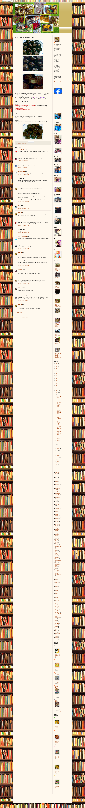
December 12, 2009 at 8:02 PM (23, 283)
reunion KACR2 (58, 613)
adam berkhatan (58, 469)
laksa (56, 568)
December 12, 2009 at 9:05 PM (23, 291)
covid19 (56, 513)
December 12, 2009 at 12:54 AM (23, 208)
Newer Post (17, 315)
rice (56, 618)
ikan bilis (57, 551)
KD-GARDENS (57, 674)
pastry (56, 593)
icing (56, 548)
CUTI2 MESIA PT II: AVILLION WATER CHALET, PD (59, 402)
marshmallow (57, 576)
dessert (56, 520)
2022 (57, 370)
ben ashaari (57, 484)
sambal (56, 621)
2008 (57, 464)
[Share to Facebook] (32, 142)
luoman (44, 799)
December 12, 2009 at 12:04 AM (23, 201)
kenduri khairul (58, 560)
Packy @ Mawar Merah (22, 236)
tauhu (56, 630)
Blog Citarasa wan (57, 748)
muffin (56, 586)
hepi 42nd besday (57, 527)
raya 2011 (57, 601)
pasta (56, 591)
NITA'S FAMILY (56, 701)
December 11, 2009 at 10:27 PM (23, 167)
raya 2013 (57, 604)
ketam (56, 562)
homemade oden (58, 546)
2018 (57, 376)
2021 (57, 371)
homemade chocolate (25, 143)
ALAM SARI (57, 719)
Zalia (19, 164)
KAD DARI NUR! (59, 397)
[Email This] (28, 142)
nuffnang (56, 590)
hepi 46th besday (57, 535)
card (56, 501)
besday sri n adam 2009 (57, 494)
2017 (57, 378)
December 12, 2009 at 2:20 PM (23, 239)
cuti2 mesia (57, 517)
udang (56, 636)
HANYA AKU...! (56, 661)
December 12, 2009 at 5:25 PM (23, 275)
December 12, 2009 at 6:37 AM (23, 232)
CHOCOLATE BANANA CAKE (59, 433)
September (58, 445)
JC (18, 157)
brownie (56, 496)
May (58, 453)
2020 (57, 373)
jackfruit (56, 553)
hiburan (56, 542)
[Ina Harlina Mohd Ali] (58, 93)
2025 (57, 365)
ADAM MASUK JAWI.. (59, 437)
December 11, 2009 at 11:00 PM (23, 174)
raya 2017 (57, 609)
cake (56, 500)
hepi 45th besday (57, 532)
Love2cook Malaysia (21, 149)
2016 (57, 380)
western (56, 639)
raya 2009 (57, 598)
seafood (56, 624)
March (58, 457)
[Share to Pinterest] (33, 142)
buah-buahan (57, 497)
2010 (57, 390)
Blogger (52, 799)
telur (56, 632)
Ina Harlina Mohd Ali (57, 87)
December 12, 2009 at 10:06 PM (23, 300)
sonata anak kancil (21, 295)
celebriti (56, 503)
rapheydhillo (20, 243)
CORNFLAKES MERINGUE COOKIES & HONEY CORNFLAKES (58, 353)
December (58, 393)
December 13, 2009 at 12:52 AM (23, 310)
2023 (57, 368)
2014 (57, 383)
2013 (57, 385)
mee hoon (57, 580)
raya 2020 (57, 612)
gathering (57, 521)
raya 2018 (57, 610)
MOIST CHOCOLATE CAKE (58, 296)
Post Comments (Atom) (24, 317)
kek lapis (57, 557)
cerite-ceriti (57, 504)
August (58, 448)
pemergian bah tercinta (58, 595)
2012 (57, 387)
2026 (57, 363)
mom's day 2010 (57, 584)
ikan (56, 550)
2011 (57, 388)
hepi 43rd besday (57, 530)
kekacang (57, 558)
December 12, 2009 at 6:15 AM (23, 225)
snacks (56, 626)
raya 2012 (57, 603)
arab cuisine (57, 479)
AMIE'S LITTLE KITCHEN (57, 733)
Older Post (48, 315)
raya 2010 (57, 600)
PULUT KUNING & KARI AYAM (59, 423)
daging (56, 518)
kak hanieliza (37, 96)
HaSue (19, 205)
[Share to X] (31, 142)
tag (56, 629)
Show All (60, 711)
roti (56, 620)
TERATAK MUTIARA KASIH (57, 778)
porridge (56, 597)
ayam (56, 483)
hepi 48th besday (57, 540)
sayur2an (57, 623)
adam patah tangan (57, 473)
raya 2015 (57, 607)
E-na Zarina (20, 221)
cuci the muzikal (56, 515)
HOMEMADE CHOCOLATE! (59, 428)
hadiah (56, 523)
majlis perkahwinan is (58, 574)
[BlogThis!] (29, 142)
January (58, 461)
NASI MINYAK (57, 287)
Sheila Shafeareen (21, 171)
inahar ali (20, 187)
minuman (57, 582)
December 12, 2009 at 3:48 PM (23, 248)
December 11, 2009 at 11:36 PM (23, 183)
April (58, 455)
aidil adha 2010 (58, 475)
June (58, 452)
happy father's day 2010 (57, 525)
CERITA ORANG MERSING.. (57, 687)
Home (33, 315)
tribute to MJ (57, 633)
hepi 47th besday (57, 538)
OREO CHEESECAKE (59, 418)
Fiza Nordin (20, 269)
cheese (56, 507)
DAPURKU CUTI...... (59, 415)
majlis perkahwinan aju (57, 570)
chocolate (19, 143)
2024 (57, 366)
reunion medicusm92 (57, 617)
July (57, 450)
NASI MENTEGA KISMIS (57, 269)
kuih (56, 566)
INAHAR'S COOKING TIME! (34, 6)
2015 (57, 382)
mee (56, 579)
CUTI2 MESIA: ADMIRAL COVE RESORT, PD (59, 410)
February (58, 458)
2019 (57, 375)
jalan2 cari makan (57, 555)
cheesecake (57, 508)
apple (56, 477)
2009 (57, 392)
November (58, 440)
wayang (56, 637)
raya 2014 (57, 606)
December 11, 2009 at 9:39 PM (23, 153)
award (56, 481)
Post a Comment (19, 312)
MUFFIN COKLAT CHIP (58, 278)
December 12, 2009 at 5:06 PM (23, 265)
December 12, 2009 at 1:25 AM (23, 217)
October (58, 443)
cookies (56, 511)
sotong (56, 627)
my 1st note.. (57, 587)
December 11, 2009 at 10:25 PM (23, 160)
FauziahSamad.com (57, 647)
